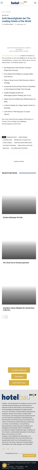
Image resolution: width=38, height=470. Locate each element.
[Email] (28, 131)
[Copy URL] (23, 131)
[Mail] (8, 449)
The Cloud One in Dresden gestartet (16, 263)
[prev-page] (3, 317)
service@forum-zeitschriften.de (27, 453)
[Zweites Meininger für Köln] (19, 195)
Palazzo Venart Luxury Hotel (25, 145)
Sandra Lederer (9, 24)
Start (3, 12)
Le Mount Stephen (7, 142)
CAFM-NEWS (28, 444)
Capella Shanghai (23, 137)
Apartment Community (8, 442)
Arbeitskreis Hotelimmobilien (24, 442)
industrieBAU (6, 444)
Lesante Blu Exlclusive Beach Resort (23, 142)
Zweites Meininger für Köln (13, 217)
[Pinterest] (10, 131)
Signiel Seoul (6, 148)
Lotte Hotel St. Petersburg (9, 145)
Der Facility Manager (16, 444)
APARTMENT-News (19, 383)
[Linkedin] (19, 131)
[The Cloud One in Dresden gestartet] (19, 240)
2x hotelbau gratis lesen (19, 370)
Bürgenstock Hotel (12, 137)
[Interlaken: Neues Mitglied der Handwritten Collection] (19, 286)
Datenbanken (19, 376)
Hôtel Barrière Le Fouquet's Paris (22, 140)
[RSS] (12, 449)
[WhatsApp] (14, 131)
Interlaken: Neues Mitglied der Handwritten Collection (18, 309)
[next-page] (6, 317)
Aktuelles (8, 12)
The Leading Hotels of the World (11, 55)
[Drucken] (32, 131)
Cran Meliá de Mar (7, 140)
